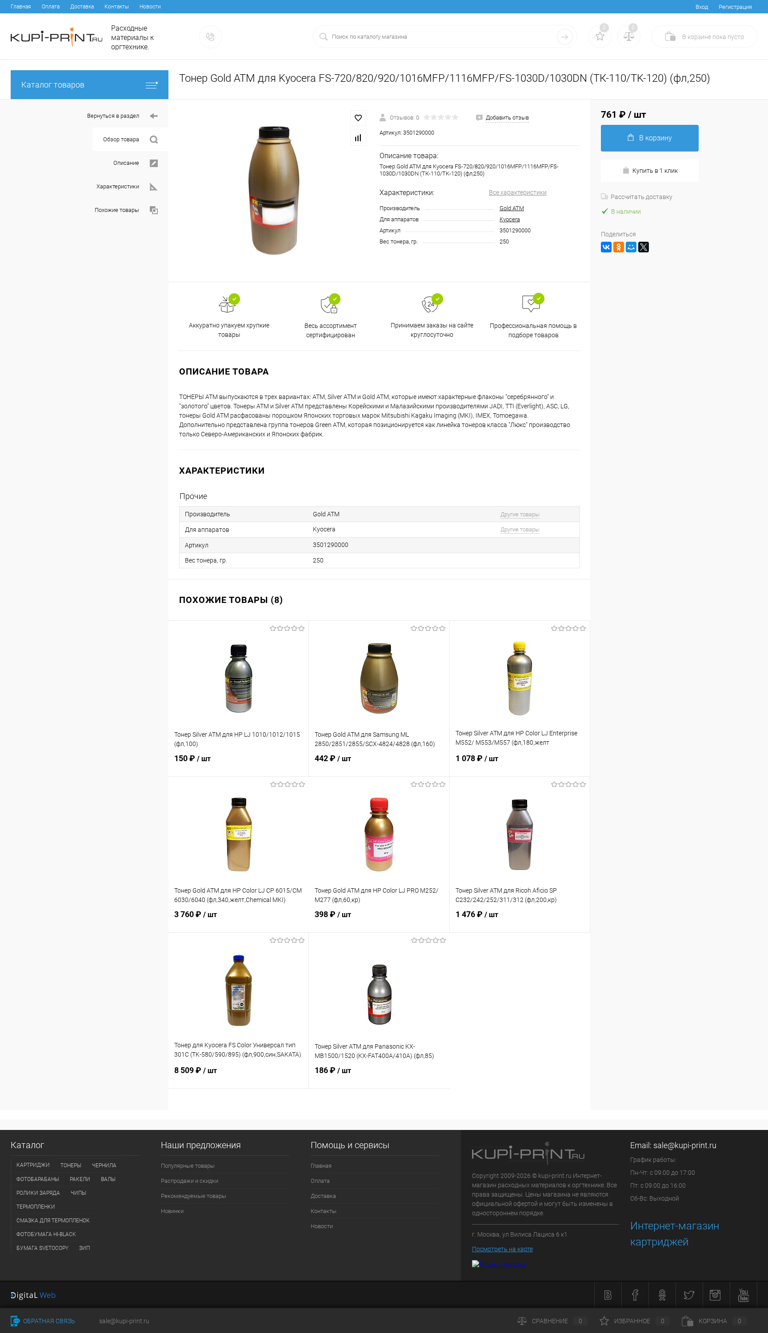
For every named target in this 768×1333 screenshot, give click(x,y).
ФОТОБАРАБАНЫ (37, 1179)
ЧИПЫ (78, 1193)
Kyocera (510, 219)
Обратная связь (48, 1321)
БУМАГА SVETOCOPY (42, 1248)
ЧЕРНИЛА (104, 1165)
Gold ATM (512, 208)
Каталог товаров (52, 84)
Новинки (172, 1211)
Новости (150, 7)
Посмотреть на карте (502, 1249)
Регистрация (735, 7)
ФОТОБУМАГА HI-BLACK (46, 1234)
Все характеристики (518, 192)
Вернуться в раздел (113, 115)
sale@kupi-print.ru (684, 1145)
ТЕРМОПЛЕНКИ (35, 1207)
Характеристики (117, 186)
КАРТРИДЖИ (33, 1165)
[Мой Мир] (631, 247)
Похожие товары (117, 210)
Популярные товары (188, 1165)
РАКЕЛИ (80, 1179)
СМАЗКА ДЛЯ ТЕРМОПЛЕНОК (53, 1220)
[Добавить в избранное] (358, 118)
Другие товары (520, 514)
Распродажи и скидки (189, 1180)
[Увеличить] (274, 190)
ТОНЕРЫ (70, 1165)
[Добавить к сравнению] (358, 138)
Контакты (116, 7)
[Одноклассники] (618, 247)
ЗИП (84, 1248)
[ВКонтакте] (606, 247)
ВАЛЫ (108, 1179)
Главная (21, 7)
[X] (643, 247)
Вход (702, 7)
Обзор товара (121, 139)
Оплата (51, 7)
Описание (126, 163)
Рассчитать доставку (641, 196)
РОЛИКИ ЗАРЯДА (38, 1193)
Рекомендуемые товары (193, 1196)
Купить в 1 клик (655, 170)
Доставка (82, 7)
